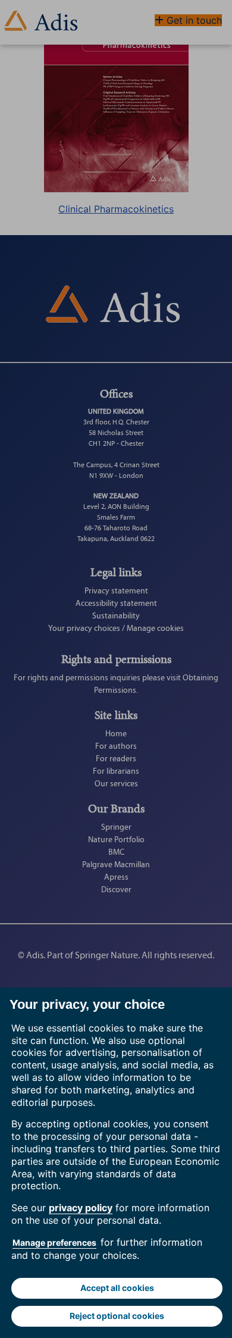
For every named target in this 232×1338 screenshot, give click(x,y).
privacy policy (80, 1208)
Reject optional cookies (117, 1316)
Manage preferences (54, 1242)
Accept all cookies (117, 1288)
